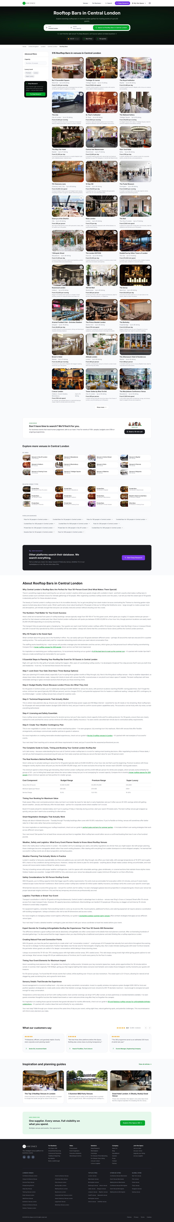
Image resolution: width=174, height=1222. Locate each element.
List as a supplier (95, 1163)
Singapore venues (137, 1188)
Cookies (149, 1217)
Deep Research (123, 3)
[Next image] (81, 68)
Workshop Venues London (62, 1205)
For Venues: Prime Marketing (99, 1156)
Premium (28, 73)
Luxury (36, 73)
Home (24, 46)
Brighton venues (103, 1192)
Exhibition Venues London (30, 1201)
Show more (100, 407)
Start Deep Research (134, 558)
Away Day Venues (27, 1188)
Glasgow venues (101, 1188)
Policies (114, 1163)
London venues (92, 1176)
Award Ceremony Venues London (64, 1198)
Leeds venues (91, 1188)
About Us (114, 1148)
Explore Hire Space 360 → (132, 1123)
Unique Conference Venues (30, 1179)
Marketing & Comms (75, 1156)
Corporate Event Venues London (63, 1195)
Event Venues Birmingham (117, 1188)
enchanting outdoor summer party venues (94, 916)
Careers (114, 1156)
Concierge (94, 1153)
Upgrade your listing (139, 1153)
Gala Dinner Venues (28, 1198)
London (43, 46)
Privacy (136, 1217)
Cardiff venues (92, 1195)
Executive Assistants (75, 1153)
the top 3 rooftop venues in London (99, 735)
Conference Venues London (30, 1176)
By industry (51, 1158)
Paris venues (135, 1179)
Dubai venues (135, 1182)
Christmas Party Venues (61, 1179)
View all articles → (145, 1064)
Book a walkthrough (54, 1161)
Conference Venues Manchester (118, 1176)
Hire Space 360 (52, 1148)
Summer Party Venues (28, 1182)
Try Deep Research (35, 94)
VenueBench (115, 1153)
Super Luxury (30, 76)
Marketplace (94, 1151)
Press (113, 1158)
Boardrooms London (60, 1192)
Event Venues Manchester (117, 1179)
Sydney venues (136, 1192)
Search (109, 3)
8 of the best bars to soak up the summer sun (108, 651)
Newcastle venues (102, 1195)
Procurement (73, 1148)
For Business (96, 3)
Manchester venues (93, 1179)
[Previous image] (54, 68)
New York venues (136, 1176)
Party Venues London (60, 1182)
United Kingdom (33, 46)
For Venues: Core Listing (98, 1158)
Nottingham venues (93, 1198)
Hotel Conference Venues (61, 1176)
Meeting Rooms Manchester (117, 1182)
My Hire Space (139, 3)
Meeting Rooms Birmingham (117, 1192)
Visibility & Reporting (54, 1156)
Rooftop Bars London (60, 1185)
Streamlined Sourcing (54, 1151)
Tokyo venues (135, 1185)
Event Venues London (28, 1195)
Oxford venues (92, 1201)
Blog (113, 1151)
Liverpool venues (92, 1192)
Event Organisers (74, 1151)
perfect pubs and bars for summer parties (98, 827)
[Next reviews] (149, 1027)
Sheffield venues (102, 1201)
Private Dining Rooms (28, 1185)
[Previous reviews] (145, 1027)
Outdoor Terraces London (29, 1208)
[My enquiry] (149, 3)
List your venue (95, 1161)
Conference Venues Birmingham (118, 1185)
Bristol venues (103, 1185)
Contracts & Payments (54, 1153)
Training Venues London (29, 1192)
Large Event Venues (60, 1201)
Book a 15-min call (135, 432)
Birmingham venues (93, 1182)
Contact (114, 1161)
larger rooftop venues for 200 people (47, 647)
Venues (85, 3)
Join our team (137, 1148)
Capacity (27, 59)
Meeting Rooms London (61, 1188)
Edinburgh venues (93, 1185)
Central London (52, 46)
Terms (142, 1217)
